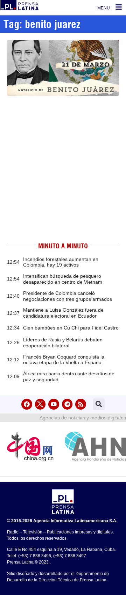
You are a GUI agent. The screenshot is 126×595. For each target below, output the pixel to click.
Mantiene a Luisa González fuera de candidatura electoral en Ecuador (63, 313)
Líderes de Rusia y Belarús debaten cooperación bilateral (63, 342)
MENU (103, 8)
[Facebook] (26, 404)
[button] (99, 404)
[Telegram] (67, 404)
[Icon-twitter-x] (40, 404)
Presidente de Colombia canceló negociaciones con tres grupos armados (67, 296)
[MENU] (118, 6)
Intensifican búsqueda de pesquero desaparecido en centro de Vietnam (62, 279)
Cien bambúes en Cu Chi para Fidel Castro (71, 328)
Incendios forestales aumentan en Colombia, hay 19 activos (60, 262)
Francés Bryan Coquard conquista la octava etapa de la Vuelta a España (63, 360)
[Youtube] (53, 404)
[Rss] (80, 404)
